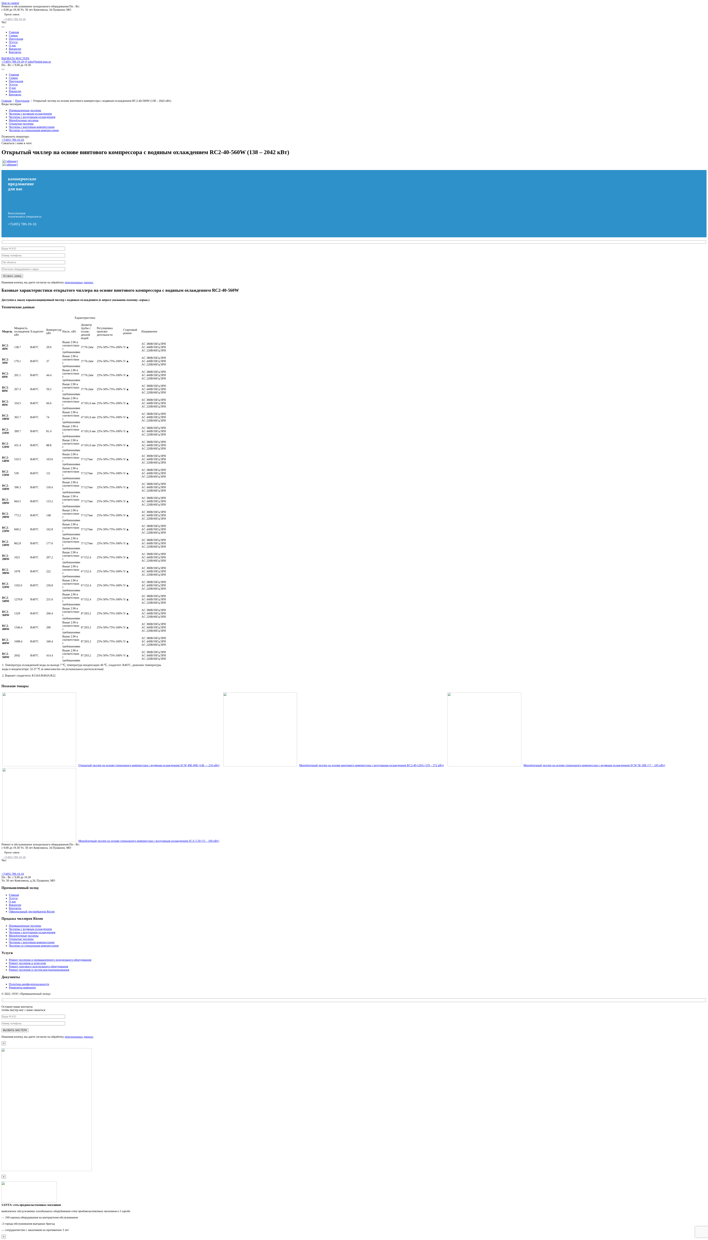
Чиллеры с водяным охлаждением (30, 113)
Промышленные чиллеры (25, 110)
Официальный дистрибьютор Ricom (32, 911)
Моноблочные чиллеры (24, 120)
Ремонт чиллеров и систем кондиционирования (39, 969)
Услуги (13, 42)
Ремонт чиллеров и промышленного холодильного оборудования (50, 959)
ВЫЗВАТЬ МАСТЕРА (15, 58)
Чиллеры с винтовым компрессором (31, 127)
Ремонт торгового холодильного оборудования (38, 966)
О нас (12, 45)
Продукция (16, 38)
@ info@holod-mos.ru (38, 61)
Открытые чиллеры (21, 123)
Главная (14, 32)
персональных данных (79, 282)
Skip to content (10, 3)
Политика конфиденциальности (29, 984)
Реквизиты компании (22, 987)
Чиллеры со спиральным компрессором (34, 130)
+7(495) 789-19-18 (14, 19)
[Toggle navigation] (2, 26)
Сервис (13, 35)
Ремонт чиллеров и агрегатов (27, 963)
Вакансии (15, 48)
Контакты (15, 52)
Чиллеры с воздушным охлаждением (32, 117)
